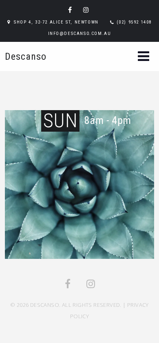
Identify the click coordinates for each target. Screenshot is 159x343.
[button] (143, 57)
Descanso (25, 56)
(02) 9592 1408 (134, 22)
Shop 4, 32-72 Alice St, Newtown (56, 22)
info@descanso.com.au (79, 33)
